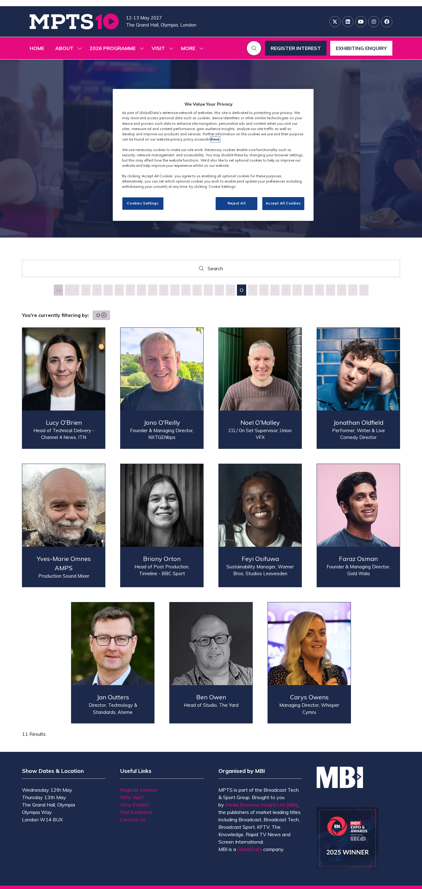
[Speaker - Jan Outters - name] (112, 662)
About (64, 48)
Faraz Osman (358, 558)
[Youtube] (360, 21)
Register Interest (138, 790)
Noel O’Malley (260, 422)
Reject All (237, 203)
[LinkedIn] (347, 21)
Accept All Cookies (283, 203)
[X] (334, 21)
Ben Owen (211, 697)
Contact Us (133, 819)
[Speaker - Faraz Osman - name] (358, 525)
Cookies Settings (142, 203)
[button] (190, 48)
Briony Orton (162, 558)
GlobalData (249, 849)
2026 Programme (113, 48)
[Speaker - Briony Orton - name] (161, 525)
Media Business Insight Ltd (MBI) (261, 805)
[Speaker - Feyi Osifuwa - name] (260, 525)
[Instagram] (373, 21)
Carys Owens (309, 697)
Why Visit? (132, 797)
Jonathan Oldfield (358, 422)
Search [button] (217, 269)
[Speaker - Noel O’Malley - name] (260, 388)
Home (37, 48)
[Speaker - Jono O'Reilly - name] (161, 388)
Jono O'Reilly (162, 422)
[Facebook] (386, 21)
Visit (158, 48)
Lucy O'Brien (64, 422)
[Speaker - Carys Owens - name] (309, 662)
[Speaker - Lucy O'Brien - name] (63, 388)
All (58, 290)
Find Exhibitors (136, 812)
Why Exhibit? (135, 805)
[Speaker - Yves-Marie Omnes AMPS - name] (63, 525)
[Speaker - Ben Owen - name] (211, 662)
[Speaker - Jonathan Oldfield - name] (358, 388)
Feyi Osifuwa (260, 558)
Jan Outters (113, 697)
